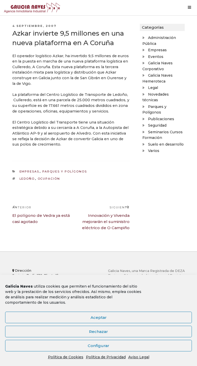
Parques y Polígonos (64, 171)
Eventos (155, 56)
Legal (153, 87)
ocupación (49, 178)
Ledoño (27, 178)
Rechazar (98, 331)
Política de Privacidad (106, 357)
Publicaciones (161, 119)
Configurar (98, 345)
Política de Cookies (65, 357)
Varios (153, 150)
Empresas (29, 171)
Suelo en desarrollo (166, 144)
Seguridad (157, 125)
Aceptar (99, 317)
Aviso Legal (138, 357)
